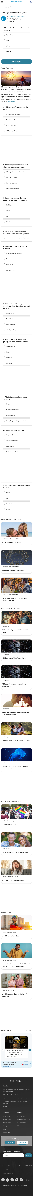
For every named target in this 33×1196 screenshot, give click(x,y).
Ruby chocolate (11, 125)
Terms (21, 1166)
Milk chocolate (11, 120)
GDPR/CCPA (28, 1166)
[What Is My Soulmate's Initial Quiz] (16, 839)
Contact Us (28, 1162)
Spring (8, 493)
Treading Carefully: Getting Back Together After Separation (15, 1102)
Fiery (8, 216)
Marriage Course (21, 1116)
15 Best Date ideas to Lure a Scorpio (16, 741)
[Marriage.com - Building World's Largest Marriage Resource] (17, 3)
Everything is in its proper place (16, 421)
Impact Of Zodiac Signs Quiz (13, 570)
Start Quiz (16, 61)
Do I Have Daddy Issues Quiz (13, 880)
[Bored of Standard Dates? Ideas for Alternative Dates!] (16, 700)
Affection (9, 363)
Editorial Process (12, 1166)
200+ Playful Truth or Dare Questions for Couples (15, 1098)
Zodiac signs (6, 654)
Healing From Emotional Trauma (10, 876)
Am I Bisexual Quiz (9, 825)
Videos (4, 1129)
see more (11, 102)
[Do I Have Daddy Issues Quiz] (16, 867)
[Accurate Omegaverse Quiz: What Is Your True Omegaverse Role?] (16, 951)
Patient (8, 52)
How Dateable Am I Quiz (11, 542)
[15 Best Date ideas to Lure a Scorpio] (16, 729)
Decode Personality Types (9, 932)
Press (20, 1162)
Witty (8, 46)
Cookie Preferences (8, 1173)
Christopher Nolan (12, 440)
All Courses (20, 1126)
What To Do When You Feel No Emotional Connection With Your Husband (16, 1090)
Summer (9, 504)
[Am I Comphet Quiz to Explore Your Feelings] (16, 981)
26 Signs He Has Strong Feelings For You (13, 1095)
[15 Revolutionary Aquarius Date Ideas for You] (16, 672)
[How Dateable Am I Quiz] (16, 529)
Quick (8, 210)
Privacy (4, 1166)
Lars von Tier (10, 446)
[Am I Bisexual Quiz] (16, 812)
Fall (7, 498)
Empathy (9, 358)
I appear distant (11, 183)
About (4, 1162)
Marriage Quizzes (7, 1122)
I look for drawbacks (12, 177)
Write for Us (22, 1142)
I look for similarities (12, 189)
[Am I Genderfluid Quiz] (16, 923)
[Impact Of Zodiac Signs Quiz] (16, 557)
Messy (8, 404)
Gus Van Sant (10, 435)
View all (28, 1031)
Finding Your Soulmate (8, 848)
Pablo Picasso (10, 324)
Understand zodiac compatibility (11, 538)
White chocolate (11, 131)
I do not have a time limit (14, 253)
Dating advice (6, 626)
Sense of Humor (11, 346)
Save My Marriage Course (23, 1119)
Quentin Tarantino (12, 452)
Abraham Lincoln (11, 330)
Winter (8, 509)
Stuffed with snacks (12, 409)
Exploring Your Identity (8, 821)
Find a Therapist (7, 1116)
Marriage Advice (7, 1119)
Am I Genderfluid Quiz (10, 936)
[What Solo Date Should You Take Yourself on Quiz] (16, 585)
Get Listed (10, 1142)
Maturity (9, 352)
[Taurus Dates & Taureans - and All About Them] (16, 754)
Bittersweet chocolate (13, 114)
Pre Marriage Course (22, 1122)
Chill (7, 40)
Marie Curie (10, 319)
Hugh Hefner (10, 313)
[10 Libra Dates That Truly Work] (16, 646)
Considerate (10, 35)
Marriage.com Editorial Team (17, 16)
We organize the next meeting (15, 172)
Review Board (11, 1162)
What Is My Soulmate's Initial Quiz (15, 852)
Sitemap (5, 1185)
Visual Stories (6, 1132)
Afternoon (9, 264)
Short (8, 222)
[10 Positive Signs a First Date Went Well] (16, 618)
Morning (8, 259)
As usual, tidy (10, 415)
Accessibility (6, 1170)
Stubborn (9, 205)
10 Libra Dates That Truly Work (14, 658)
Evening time (10, 270)
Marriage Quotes (7, 1126)
